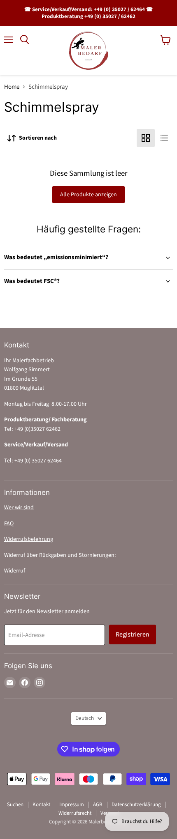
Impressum (71, 804)
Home (11, 86)
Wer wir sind (19, 507)
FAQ (9, 523)
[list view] (164, 138)
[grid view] (146, 138)
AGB (97, 804)
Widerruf (14, 571)
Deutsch (84, 718)
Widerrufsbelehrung (28, 539)
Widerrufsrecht (74, 813)
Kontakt (41, 804)
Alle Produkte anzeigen (88, 195)
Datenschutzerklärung (136, 804)
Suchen (15, 804)
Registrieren (132, 634)
